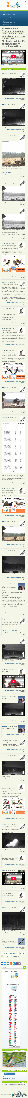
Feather (3, 870)
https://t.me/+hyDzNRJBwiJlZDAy (9, 630)
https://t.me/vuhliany (6, 172)
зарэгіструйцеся (10, 64)
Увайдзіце (3, 64)
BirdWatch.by (8, 1094)
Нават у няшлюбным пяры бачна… (10, 13)
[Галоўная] (13, 5)
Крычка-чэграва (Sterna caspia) (9, 22)
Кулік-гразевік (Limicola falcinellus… (10, 21)
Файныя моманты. (6, 14)
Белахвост (4, 584)
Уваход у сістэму (10, 1073)
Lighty (3, 939)
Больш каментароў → (7, 17)
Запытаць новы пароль (9, 1078)
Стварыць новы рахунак (9, 1076)
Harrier (3, 243)
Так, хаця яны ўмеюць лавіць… (9, 16)
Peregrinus (4, 73)
